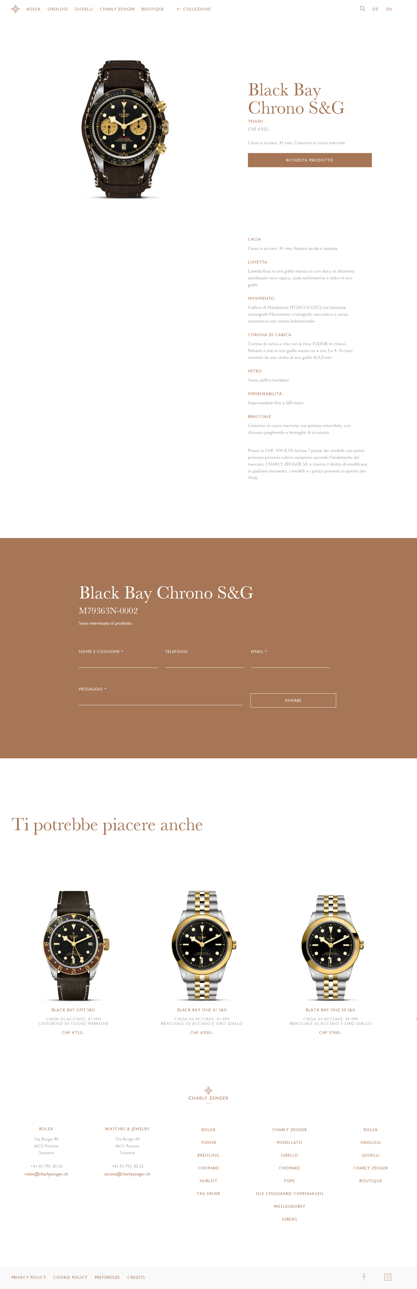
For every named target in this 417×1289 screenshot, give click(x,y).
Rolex (34, 9)
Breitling (208, 1155)
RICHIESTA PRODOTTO (310, 160)
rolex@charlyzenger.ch (46, 1174)
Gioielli (84, 9)
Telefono (176, 651)
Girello (290, 1155)
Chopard (208, 1168)
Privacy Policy (28, 1277)
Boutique (153, 9)
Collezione (197, 9)
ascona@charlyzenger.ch (127, 1174)
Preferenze (107, 1277)
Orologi (58, 9)
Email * (259, 651)
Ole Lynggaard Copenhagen (289, 1193)
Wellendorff (289, 1206)
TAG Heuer (208, 1193)
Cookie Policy (70, 1277)
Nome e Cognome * (101, 651)
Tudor (208, 1142)
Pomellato (289, 1142)
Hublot (208, 1181)
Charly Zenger (117, 9)
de (375, 9)
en (389, 9)
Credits (136, 1277)
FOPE (289, 1181)
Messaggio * (92, 689)
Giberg (289, 1219)
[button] (163, 124)
